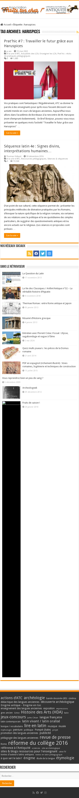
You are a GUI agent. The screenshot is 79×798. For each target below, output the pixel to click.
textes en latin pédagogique (48, 754)
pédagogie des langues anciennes (19, 737)
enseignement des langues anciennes (21, 708)
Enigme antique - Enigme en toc (21, 705)
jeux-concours (13, 716)
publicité (45, 733)
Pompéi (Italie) (43, 729)
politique (28, 729)
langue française (51, 717)
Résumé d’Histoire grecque (36, 318)
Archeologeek (29, 387)
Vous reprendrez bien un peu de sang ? (22, 378)
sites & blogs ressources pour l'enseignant (29, 751)
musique (52, 726)
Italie (66, 713)
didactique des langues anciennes (20, 701)
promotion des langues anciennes (19, 733)
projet (55, 730)
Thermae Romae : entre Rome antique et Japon (46, 303)
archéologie (34, 697)
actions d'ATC (11, 698)
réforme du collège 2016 (38, 743)
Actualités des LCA (30, 53)
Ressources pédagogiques (33, 159)
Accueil (7, 24)
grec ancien (7, 712)
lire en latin (35, 725)
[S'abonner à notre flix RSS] (77, 32)
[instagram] (49, 253)
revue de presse (55, 737)
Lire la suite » (12, 133)
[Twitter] (43, 253)
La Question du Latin (33, 273)
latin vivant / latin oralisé (41, 721)
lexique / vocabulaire (12, 726)
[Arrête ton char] (39, 8)
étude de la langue (46, 758)
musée (62, 726)
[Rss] (30, 253)
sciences (36, 748)
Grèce (16, 713)
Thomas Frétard (13, 156)
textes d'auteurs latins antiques (17, 754)
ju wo (9, 51)
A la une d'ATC (13, 53)
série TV (62, 752)
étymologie (65, 758)
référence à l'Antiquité (15, 748)
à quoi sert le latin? (11, 758)
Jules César (32, 717)
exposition (49, 708)
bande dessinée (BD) (56, 698)
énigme (29, 758)
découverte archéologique (57, 702)
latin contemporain (11, 721)
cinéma (72, 698)
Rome (4, 744)
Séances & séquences (57, 159)
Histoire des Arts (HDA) (42, 712)
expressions (62, 708)
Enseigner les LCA (48, 53)
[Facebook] (36, 253)
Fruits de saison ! (31, 402)
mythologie (6, 730)
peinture (17, 729)
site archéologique (51, 748)
